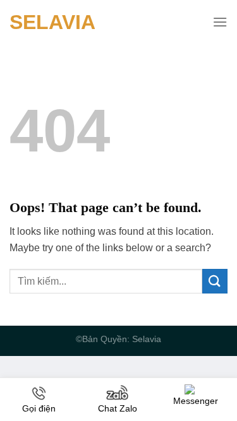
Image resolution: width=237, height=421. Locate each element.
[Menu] (220, 21)
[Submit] (215, 281)
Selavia (52, 22)
